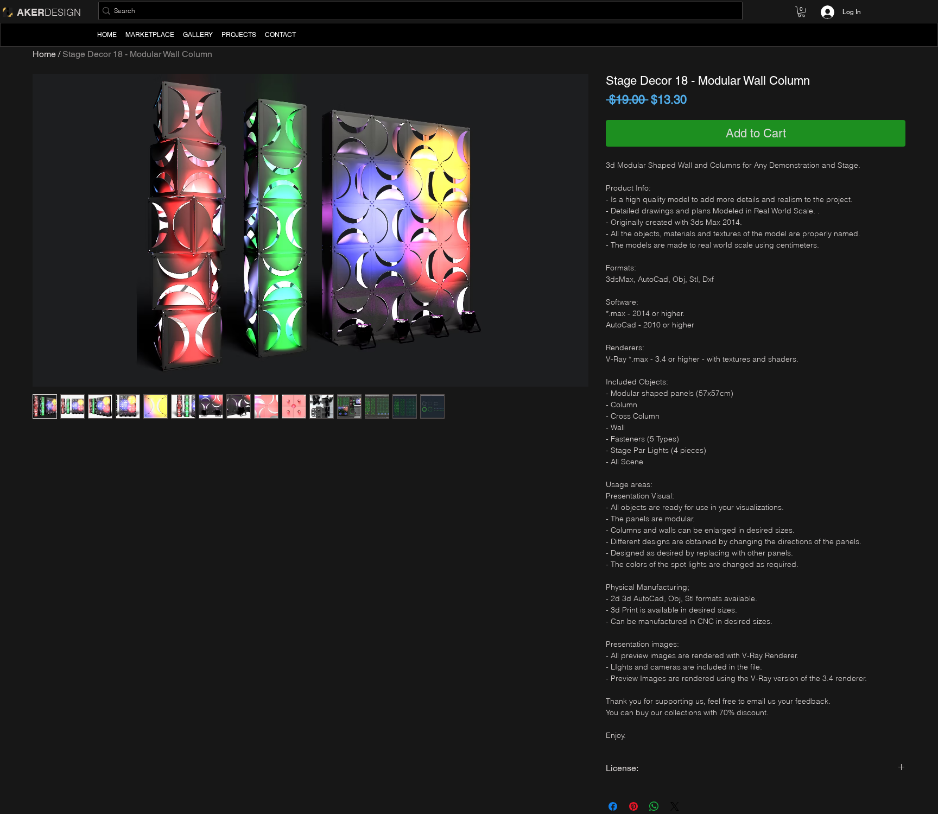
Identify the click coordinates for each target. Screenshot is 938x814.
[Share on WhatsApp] (654, 806)
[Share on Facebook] (612, 806)
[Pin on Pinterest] (633, 806)
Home (44, 54)
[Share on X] (674, 806)
